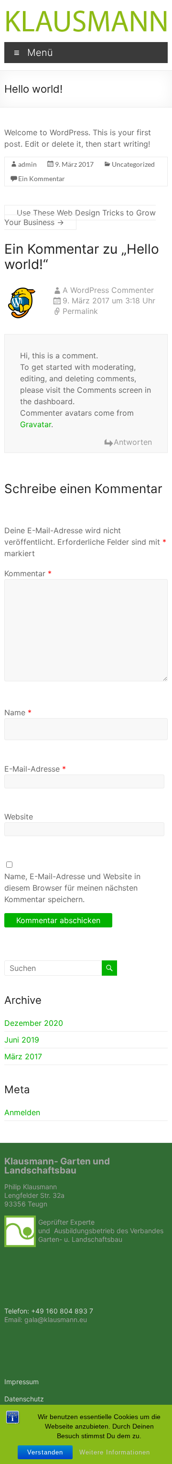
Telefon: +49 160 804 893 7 (48, 1311)
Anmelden (22, 1112)
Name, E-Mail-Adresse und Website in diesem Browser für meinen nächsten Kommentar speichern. (72, 888)
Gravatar (35, 424)
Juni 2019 (21, 1039)
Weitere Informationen (114, 1452)
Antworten (133, 442)
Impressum (21, 1382)
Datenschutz (24, 1399)
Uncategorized (133, 164)
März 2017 (23, 1056)
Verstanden (45, 1452)
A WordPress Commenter (108, 290)
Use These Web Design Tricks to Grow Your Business (80, 217)
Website (18, 816)
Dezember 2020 (33, 1023)
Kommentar (28, 573)
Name (18, 712)
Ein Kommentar (41, 178)
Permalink (80, 311)
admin (27, 164)
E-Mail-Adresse (35, 769)
